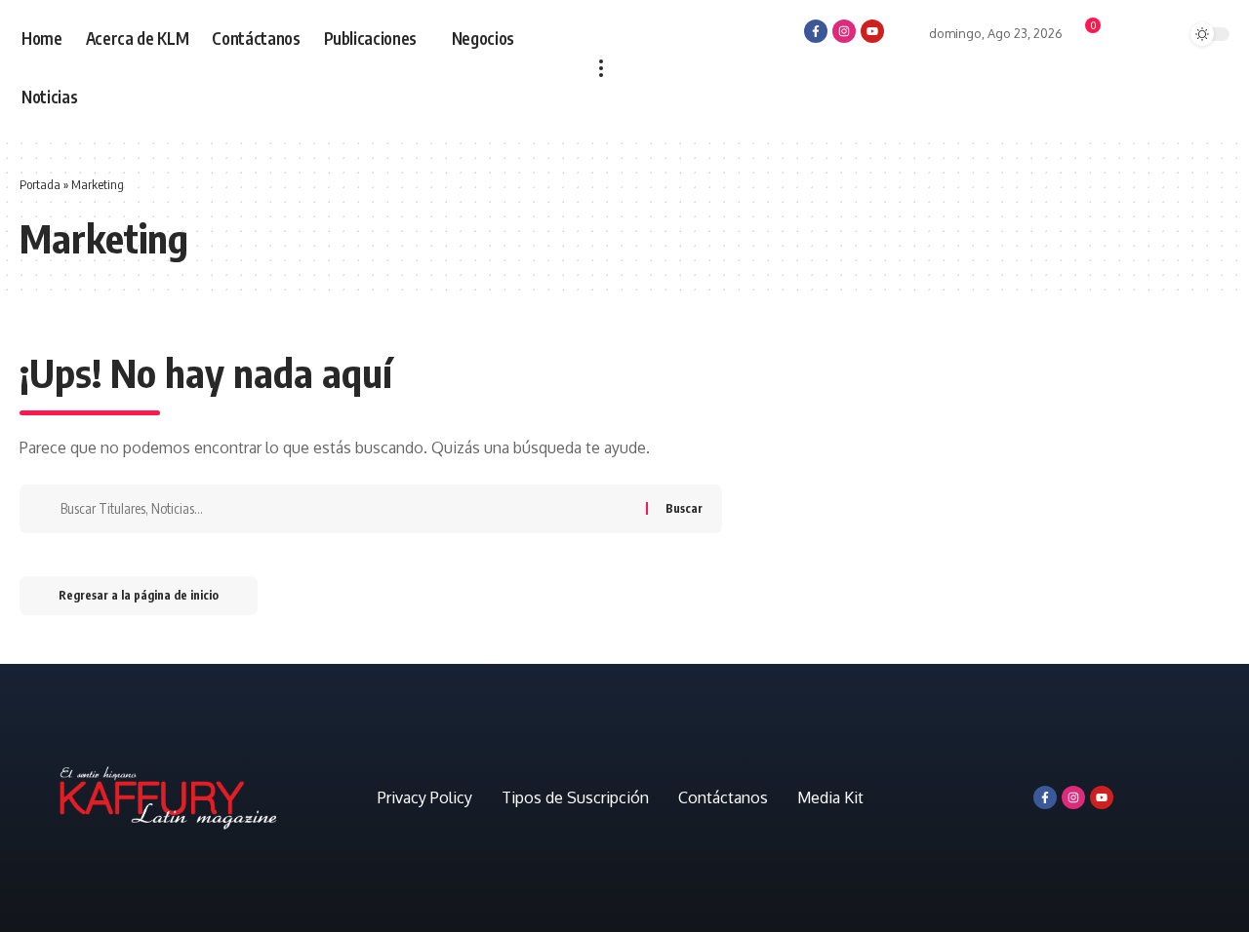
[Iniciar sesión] (906, 29)
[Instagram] (844, 31)
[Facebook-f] (815, 31)
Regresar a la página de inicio (139, 595)
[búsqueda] (1158, 36)
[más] (601, 68)
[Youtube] (872, 31)
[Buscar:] (346, 509)
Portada (40, 184)
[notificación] (1123, 37)
